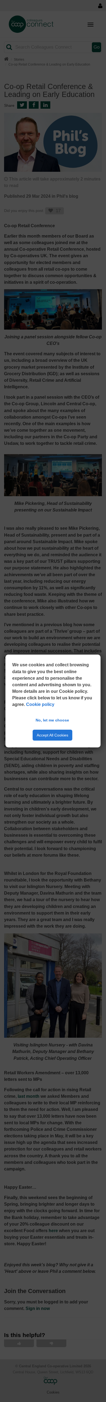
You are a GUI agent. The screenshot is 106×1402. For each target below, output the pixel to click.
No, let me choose (52, 720)
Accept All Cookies (52, 735)
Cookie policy (40, 704)
